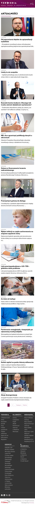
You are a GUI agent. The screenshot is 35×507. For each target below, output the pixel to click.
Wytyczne (26, 433)
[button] (31, 4)
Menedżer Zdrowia (10, 451)
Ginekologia (8, 473)
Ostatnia (25, 405)
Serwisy (15, 418)
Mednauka (15, 431)
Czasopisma (16, 419)
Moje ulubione (28, 421)
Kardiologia (8, 467)
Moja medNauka (28, 418)
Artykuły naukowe (29, 435)
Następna (18, 405)
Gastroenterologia (9, 469)
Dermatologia (8, 457)
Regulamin (4, 439)
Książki (14, 421)
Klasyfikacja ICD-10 (29, 441)
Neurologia (8, 463)
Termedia (31, 503)
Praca (2, 425)
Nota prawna (4, 437)
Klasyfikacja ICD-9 (28, 439)
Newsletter (4, 421)
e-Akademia (16, 429)
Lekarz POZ (8, 453)
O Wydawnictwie (5, 418)
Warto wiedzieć (9, 485)
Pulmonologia (8, 471)
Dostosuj (26, 419)
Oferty (2, 419)
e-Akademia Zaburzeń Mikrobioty (23, 451)
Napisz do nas (4, 435)
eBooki (14, 423)
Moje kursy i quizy (29, 431)
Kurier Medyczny (9, 475)
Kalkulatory (27, 437)
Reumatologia (8, 465)
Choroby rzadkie (9, 455)
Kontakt (3, 423)
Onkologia (7, 461)
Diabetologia (8, 459)
